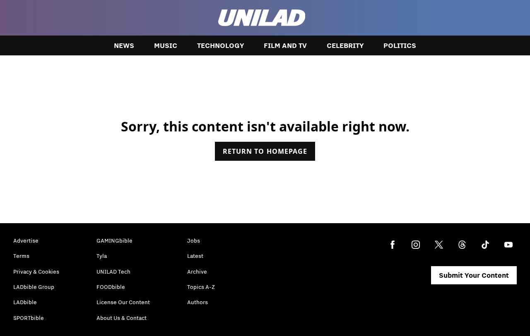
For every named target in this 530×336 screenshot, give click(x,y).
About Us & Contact (121, 318)
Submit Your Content (474, 275)
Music (165, 45)
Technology (220, 45)
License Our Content (123, 302)
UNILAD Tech (113, 271)
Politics (399, 45)
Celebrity (345, 45)
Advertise (26, 240)
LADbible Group (33, 287)
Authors (197, 302)
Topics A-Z (201, 287)
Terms (21, 256)
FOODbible (110, 287)
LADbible (25, 302)
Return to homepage (265, 151)
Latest (195, 256)
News (124, 45)
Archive (197, 271)
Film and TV (285, 45)
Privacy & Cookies (36, 271)
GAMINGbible (114, 240)
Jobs (193, 240)
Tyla (101, 256)
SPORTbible (28, 318)
